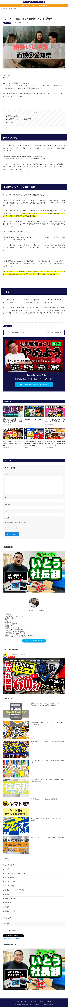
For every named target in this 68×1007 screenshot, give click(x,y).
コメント (8, 474)
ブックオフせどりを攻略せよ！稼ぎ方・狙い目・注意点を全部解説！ (47, 819)
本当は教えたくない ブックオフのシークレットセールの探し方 (47, 742)
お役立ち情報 (9, 865)
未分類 (7, 907)
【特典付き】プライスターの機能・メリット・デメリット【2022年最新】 (47, 723)
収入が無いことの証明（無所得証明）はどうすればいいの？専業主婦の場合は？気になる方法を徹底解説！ (47, 704)
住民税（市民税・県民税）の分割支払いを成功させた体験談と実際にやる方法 (47, 780)
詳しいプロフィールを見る (34, 640)
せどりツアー (9, 877)
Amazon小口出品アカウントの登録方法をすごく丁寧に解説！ (48, 837)
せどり (7, 869)
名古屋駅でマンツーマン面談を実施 (19, 119)
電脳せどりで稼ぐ (11, 911)
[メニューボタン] (2, 2)
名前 (7, 497)
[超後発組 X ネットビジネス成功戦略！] (34, 2)
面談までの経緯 (13, 116)
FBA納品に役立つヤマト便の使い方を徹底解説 (44, 799)
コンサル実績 (8, 22)
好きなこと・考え (11, 898)
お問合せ (48, 1001)
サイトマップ (41, 1001)
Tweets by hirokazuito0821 (11, 938)
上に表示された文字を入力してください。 (16, 522)
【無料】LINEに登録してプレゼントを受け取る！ (34, 385)
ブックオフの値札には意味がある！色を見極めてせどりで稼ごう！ (47, 761)
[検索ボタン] (66, 2)
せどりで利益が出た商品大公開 (15, 873)
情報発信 (8, 902)
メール (7, 504)
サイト (7, 511)
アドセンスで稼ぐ (11, 881)
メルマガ (24, 1001)
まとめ (10, 122)
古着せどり (8, 894)
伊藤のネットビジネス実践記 (14, 890)
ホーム (19, 1001)
